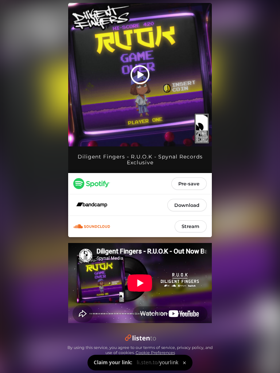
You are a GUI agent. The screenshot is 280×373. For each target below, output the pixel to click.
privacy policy (190, 347)
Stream (190, 226)
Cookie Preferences (155, 352)
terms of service (159, 347)
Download (186, 205)
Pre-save (188, 183)
